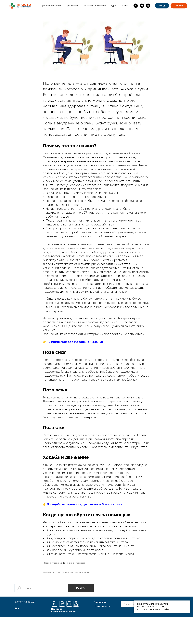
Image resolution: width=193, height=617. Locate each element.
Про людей (72, 5)
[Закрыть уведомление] (188, 602)
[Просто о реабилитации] (136, 6)
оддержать (102, 606)
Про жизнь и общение (94, 5)
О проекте (100, 602)
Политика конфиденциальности (63, 610)
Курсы (114, 5)
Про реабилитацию (51, 5)
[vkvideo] (148, 6)
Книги (125, 5)
